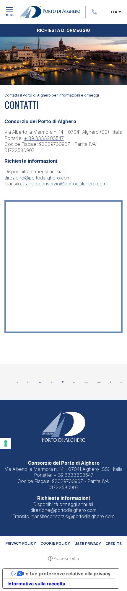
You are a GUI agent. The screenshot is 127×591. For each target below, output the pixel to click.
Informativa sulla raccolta (36, 584)
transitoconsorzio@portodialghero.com (64, 184)
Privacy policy (20, 543)
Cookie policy (55, 543)
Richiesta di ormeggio (63, 30)
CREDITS (113, 543)
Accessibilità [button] (66, 558)
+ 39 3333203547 (44, 138)
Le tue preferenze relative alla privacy (66, 574)
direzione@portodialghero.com (37, 178)
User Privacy (87, 543)
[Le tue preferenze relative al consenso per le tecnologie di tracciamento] (5, 443)
